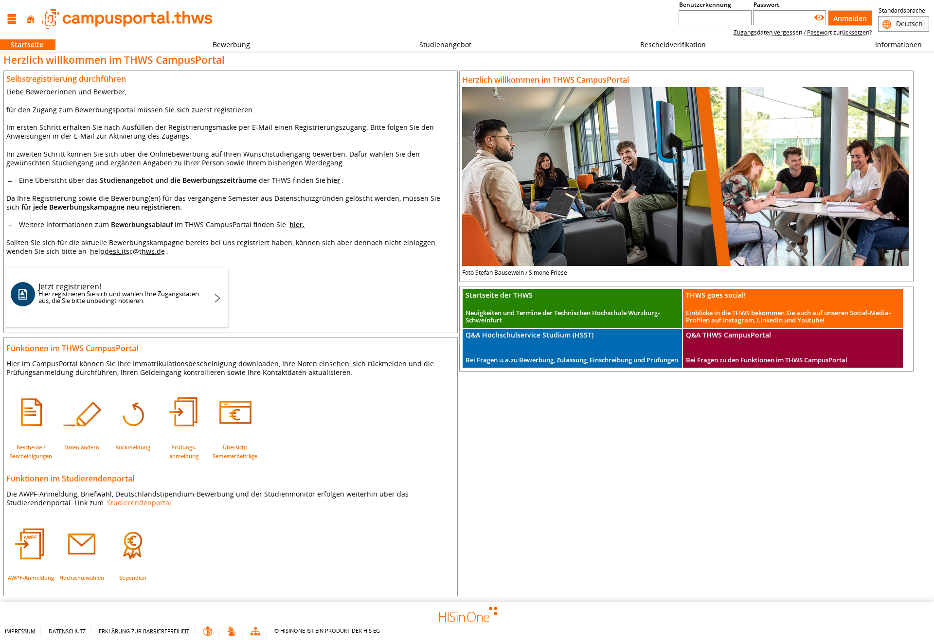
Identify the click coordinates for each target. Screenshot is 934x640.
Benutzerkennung (705, 4)
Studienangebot (440, 44)
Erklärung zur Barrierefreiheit (144, 631)
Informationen (893, 44)
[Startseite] (30, 19)
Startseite (21, 44)
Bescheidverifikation (673, 44)
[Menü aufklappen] (11, 19)
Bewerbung (226, 44)
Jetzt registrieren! (118, 293)
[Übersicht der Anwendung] (255, 632)
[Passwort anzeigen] (819, 17)
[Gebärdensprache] (231, 632)
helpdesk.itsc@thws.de (127, 251)
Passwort (766, 4)
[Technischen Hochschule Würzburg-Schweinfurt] (127, 19)
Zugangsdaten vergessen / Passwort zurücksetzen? (803, 32)
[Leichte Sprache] (207, 632)
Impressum (20, 631)
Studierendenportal (139, 502)
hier (333, 180)
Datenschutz (67, 631)
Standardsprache (902, 10)
